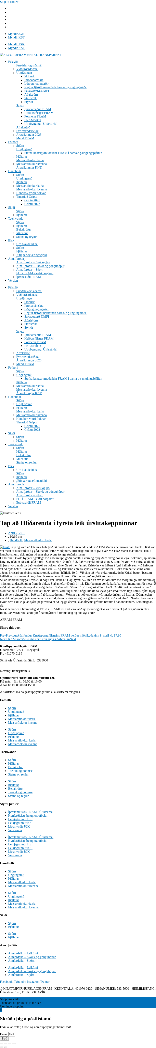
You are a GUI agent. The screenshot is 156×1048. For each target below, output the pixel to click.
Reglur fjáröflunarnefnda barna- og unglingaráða (55, 87)
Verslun (13, 280)
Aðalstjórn (31, 94)
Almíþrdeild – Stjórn (21, 960)
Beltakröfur (23, 229)
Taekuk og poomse (20, 770)
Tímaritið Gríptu (26, 196)
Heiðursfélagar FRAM (38, 112)
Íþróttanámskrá (33, 80)
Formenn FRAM (35, 116)
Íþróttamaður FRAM (37, 109)
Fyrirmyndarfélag (27, 131)
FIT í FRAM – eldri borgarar (34, 273)
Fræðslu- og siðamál (29, 65)
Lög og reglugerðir (36, 83)
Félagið (13, 61)
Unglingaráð (24, 149)
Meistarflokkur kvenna (22, 722)
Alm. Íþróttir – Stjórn (29, 269)
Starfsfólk (30, 98)
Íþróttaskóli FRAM (28, 277)
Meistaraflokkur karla (30, 160)
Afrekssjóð (23, 127)
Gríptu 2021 (32, 200)
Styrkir (28, 102)
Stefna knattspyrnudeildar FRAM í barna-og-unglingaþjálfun (63, 153)
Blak (11, 240)
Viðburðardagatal (27, 69)
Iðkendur (22, 233)
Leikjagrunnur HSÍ (20, 819)
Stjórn (20, 145)
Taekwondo (15, 218)
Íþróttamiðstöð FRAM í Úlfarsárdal (30, 812)
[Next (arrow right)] (5, 1047)
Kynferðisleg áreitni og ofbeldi (27, 815)
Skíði (11, 207)
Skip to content (9, 1)
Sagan (20, 105)
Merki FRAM (25, 138)
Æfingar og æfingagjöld (31, 255)
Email (4, 1034)
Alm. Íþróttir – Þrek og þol (33, 262)
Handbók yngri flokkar (31, 193)
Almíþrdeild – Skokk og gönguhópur (32, 957)
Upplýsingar (24, 72)
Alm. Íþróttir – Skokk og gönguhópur (40, 266)
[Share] (5, 1043)
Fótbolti (13, 142)
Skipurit (29, 76)
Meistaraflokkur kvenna (31, 164)
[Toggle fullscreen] (9, 1043)
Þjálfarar (21, 156)
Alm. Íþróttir (16, 258)
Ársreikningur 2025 (28, 134)
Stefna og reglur (26, 236)
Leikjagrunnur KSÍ (20, 823)
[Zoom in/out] (13, 1043)
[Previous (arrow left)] (1, 1047)
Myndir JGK (16, 33)
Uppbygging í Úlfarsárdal (40, 123)
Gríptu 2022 (32, 204)
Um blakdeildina (27, 244)
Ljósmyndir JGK (19, 826)
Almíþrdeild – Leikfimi (23, 953)
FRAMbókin (32, 120)
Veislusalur (15, 830)
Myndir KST (16, 37)
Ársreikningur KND (29, 167)
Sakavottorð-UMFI (36, 91)
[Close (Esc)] (1, 1043)
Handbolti (14, 171)
